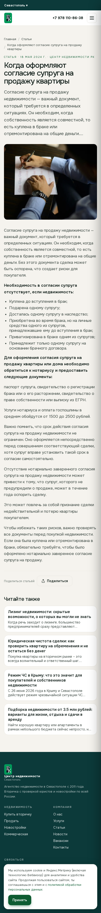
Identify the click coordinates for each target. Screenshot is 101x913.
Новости (60, 834)
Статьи (26, 39)
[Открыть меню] (92, 18)
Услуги (58, 821)
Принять (19, 900)
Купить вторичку (18, 814)
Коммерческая (16, 834)
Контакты (61, 847)
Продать (11, 821)
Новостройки (15, 827)
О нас (57, 814)
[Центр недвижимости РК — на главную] (8, 18)
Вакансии (60, 841)
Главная (10, 39)
